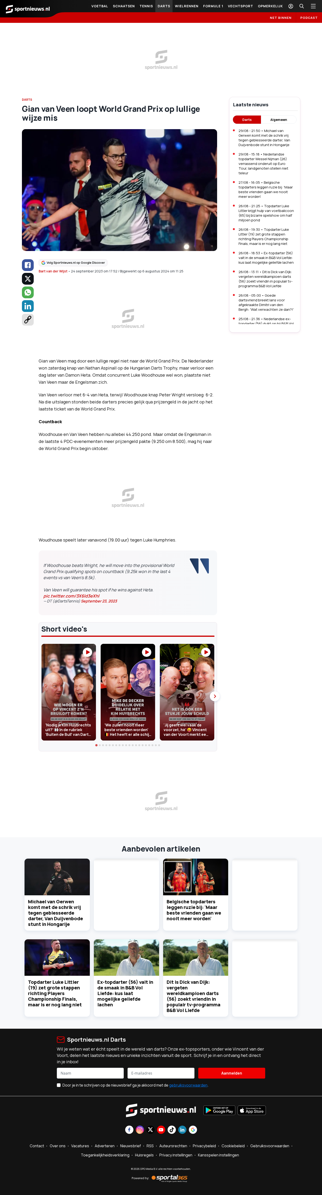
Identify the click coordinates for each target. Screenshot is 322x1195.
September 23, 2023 (99, 601)
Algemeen (278, 119)
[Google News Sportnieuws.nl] (193, 1130)
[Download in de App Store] (252, 1111)
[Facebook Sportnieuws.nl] (129, 1130)
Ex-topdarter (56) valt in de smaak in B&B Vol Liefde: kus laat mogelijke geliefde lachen (125, 993)
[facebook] (28, 265)
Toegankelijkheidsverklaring (105, 1155)
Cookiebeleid (233, 1145)
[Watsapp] (28, 292)
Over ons (58, 1145)
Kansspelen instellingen (218, 1155)
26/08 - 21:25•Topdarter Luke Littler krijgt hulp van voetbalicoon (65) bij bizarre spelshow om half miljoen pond (266, 213)
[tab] (96, 745)
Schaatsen (124, 6)
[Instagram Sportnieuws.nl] (140, 1130)
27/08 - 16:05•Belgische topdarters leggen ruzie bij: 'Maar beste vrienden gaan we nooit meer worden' (266, 189)
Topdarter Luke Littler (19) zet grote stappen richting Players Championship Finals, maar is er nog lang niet (55, 993)
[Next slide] (215, 696)
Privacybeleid (204, 1145)
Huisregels (144, 1155)
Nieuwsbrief (130, 1145)
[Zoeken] (301, 6)
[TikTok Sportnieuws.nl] (172, 1130)
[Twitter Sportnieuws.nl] (150, 1130)
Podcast (309, 18)
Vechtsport (240, 6)
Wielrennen (186, 6)
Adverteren (105, 1145)
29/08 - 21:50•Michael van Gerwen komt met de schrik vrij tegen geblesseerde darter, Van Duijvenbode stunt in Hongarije (264, 137)
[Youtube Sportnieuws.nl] (161, 1130)
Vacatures (80, 1145)
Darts (164, 6)
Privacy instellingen (175, 1155)
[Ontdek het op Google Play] (219, 1111)
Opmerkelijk (270, 6)
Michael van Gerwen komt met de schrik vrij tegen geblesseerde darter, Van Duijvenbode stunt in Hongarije (55, 912)
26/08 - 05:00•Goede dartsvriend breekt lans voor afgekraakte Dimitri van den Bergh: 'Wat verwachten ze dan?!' (266, 302)
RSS (150, 1145)
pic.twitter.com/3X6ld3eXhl (71, 596)
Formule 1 (213, 6)
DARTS (27, 100)
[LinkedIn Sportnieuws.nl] (182, 1130)
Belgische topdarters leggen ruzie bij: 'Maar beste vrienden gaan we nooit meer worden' (194, 910)
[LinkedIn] (28, 306)
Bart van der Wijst (53, 271)
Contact (37, 1145)
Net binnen (281, 18)
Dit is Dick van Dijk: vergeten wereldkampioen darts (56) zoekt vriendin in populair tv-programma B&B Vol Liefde (193, 996)
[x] (28, 279)
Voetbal (99, 6)
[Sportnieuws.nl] (28, 9)
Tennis (146, 6)
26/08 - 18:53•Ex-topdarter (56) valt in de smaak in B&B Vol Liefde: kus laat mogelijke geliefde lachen (266, 258)
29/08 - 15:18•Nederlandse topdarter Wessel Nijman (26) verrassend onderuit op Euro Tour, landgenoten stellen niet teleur (263, 163)
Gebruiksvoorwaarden (269, 1145)
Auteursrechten (173, 1145)
